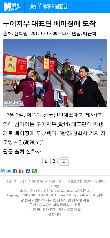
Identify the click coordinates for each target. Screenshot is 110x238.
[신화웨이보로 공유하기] (2, 171)
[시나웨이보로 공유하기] (21, 171)
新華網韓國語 (48, 6)
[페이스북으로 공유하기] (15, 171)
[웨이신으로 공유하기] (34, 171)
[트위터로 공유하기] (8, 171)
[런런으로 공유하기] (28, 171)
